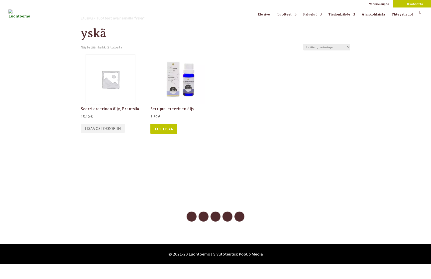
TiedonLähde (339, 14)
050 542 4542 (215, 194)
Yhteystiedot (402, 14)
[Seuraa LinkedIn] (227, 217)
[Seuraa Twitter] (239, 217)
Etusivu (264, 14)
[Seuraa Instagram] (204, 217)
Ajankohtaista (373, 14)
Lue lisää (164, 128)
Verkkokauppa (379, 4)
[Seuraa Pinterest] (215, 217)
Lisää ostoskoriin (103, 128)
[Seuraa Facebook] (192, 217)
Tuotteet (284, 14)
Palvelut (310, 14)
